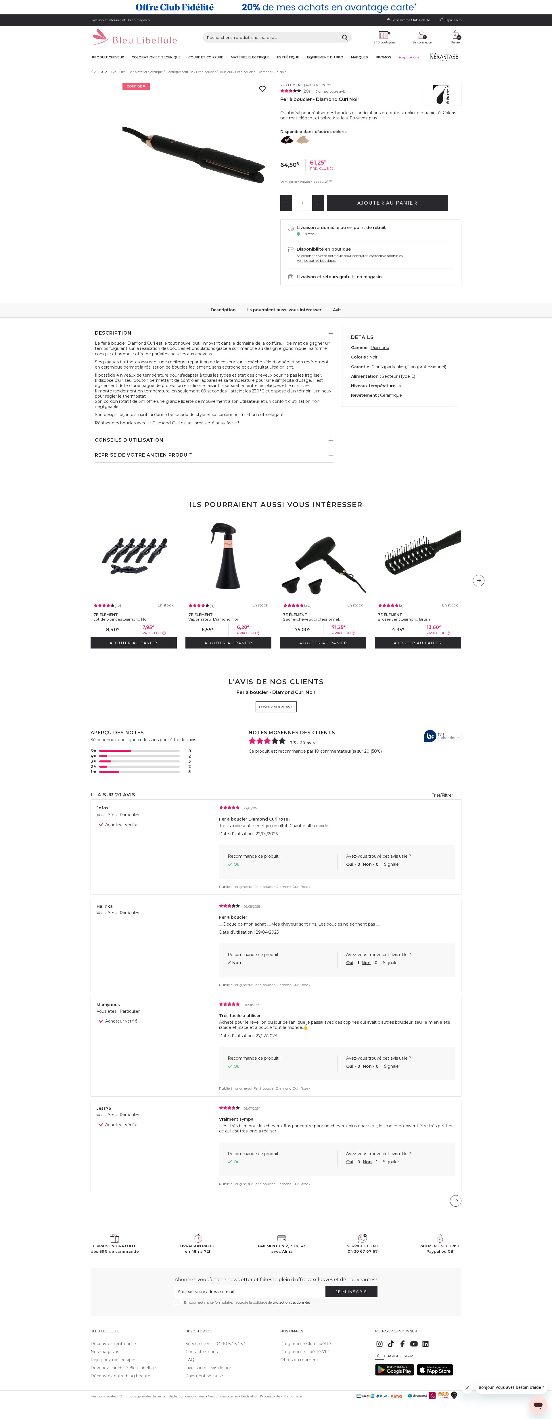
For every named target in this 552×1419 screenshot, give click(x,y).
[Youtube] (414, 1346)
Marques (359, 57)
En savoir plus (363, 118)
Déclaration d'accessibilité (260, 1396)
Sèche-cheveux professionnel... (312, 619)
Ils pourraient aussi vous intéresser (284, 309)
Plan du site (292, 1396)
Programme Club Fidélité (305, 1343)
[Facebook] (402, 1346)
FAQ (189, 1359)
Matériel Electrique (250, 57)
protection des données (291, 1302)
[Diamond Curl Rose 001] (303, 140)
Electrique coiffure (179, 72)
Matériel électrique (149, 72)
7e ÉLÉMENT (291, 85)
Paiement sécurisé (204, 1375)
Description (223, 309)
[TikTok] (391, 1346)
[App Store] (435, 1374)
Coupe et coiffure (205, 57)
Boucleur (225, 72)
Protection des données (187, 1396)
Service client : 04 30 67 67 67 (215, 1343)
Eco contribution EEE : (304, 182)
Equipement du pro (325, 57)
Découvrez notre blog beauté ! (121, 1375)
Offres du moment (299, 1359)
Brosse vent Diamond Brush (404, 619)
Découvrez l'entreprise (113, 1343)
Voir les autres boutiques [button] (316, 260)
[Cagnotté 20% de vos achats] (276, 7)
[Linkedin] (425, 1346)
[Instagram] (379, 1346)
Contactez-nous (201, 1351)
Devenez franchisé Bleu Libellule (123, 1367)
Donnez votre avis (330, 91)
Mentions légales (103, 1396)
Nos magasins (105, 1351)
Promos (383, 57)
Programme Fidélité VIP (304, 1351)
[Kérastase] (443, 58)
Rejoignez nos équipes (113, 1359)
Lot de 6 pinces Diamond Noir (121, 619)
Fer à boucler (206, 72)
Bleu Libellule (121, 72)
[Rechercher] (344, 37)
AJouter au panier (387, 203)
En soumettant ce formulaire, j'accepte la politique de (247, 1302)
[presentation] (478, 580)
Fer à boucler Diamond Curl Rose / (282, 886)
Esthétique (288, 57)
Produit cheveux (108, 57)
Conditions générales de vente (142, 1396)
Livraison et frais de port (209, 1367)
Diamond (380, 347)
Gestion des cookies (223, 1396)
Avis (337, 309)
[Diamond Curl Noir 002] (287, 140)
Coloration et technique (156, 57)
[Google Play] (394, 1374)
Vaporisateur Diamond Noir (213, 619)
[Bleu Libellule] (133, 37)
